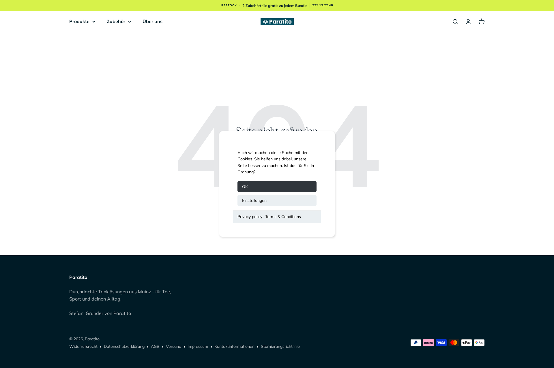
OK (245, 186)
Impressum (198, 346)
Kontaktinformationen (234, 346)
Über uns (152, 21)
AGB (155, 346)
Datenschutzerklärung (124, 346)
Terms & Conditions (283, 216)
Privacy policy (249, 216)
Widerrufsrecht (83, 346)
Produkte (79, 21)
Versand (173, 346)
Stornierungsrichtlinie (280, 346)
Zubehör (116, 21)
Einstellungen (254, 200)
